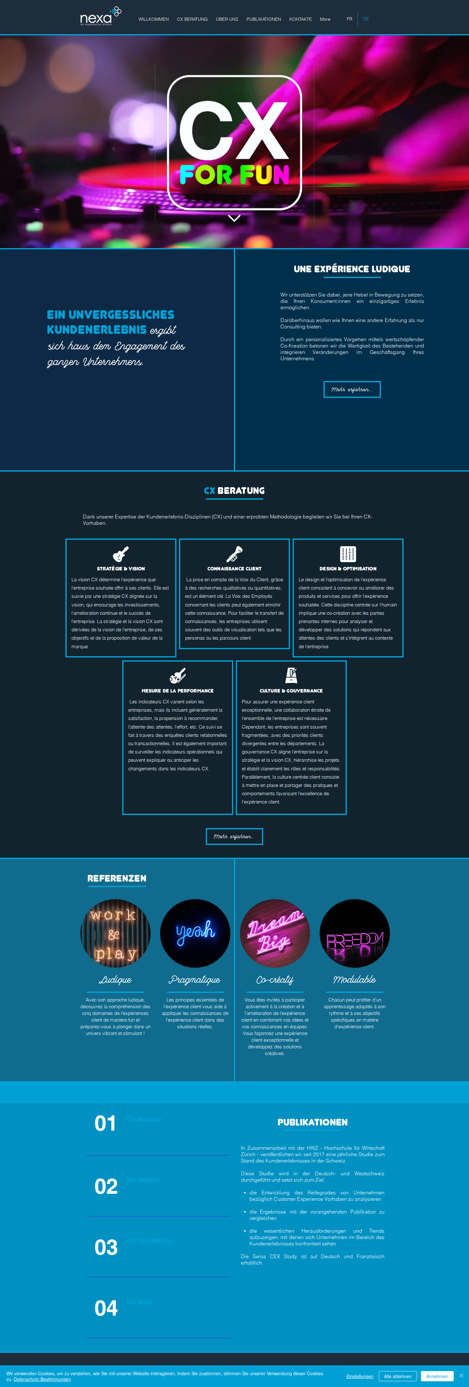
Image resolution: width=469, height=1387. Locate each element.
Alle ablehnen (398, 1376)
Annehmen (437, 1376)
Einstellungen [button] (360, 1376)
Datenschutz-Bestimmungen (42, 1379)
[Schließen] (461, 1376)
